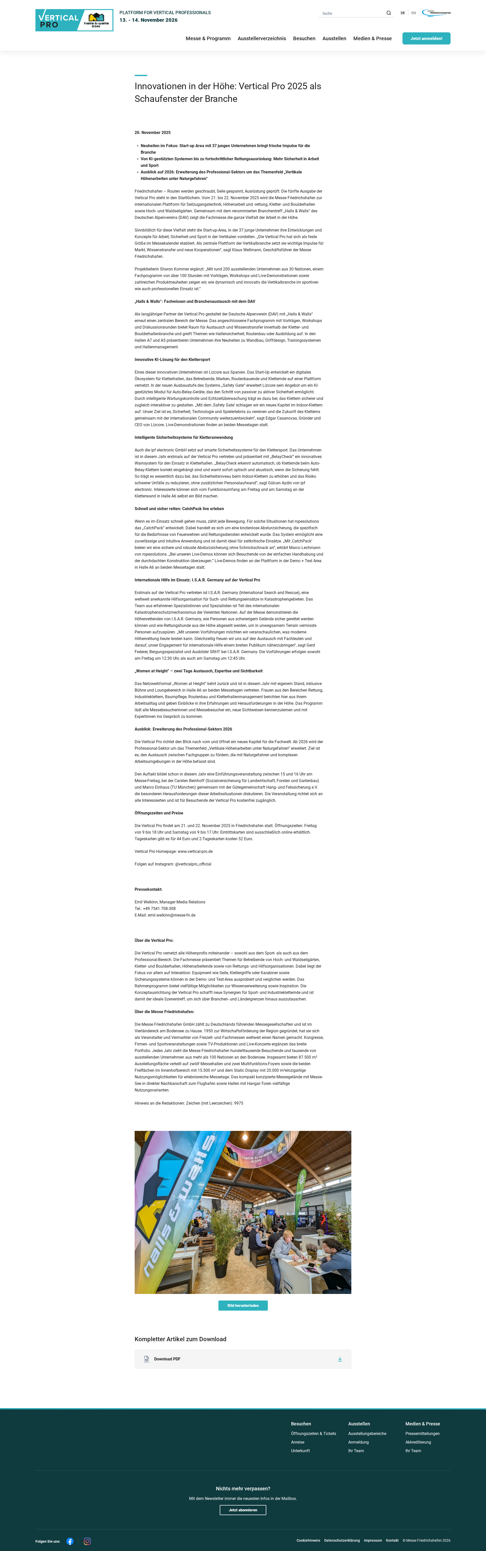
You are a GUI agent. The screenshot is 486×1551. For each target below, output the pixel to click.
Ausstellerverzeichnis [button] (262, 38)
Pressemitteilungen (423, 1433)
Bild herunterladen (243, 1305)
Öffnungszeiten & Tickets (313, 1433)
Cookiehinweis (308, 1540)
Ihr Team (356, 1450)
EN (413, 13)
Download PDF (167, 1359)
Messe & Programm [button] (208, 38)
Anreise (297, 1442)
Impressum (373, 1540)
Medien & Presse (372, 38)
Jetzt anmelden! (426, 38)
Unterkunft (300, 1450)
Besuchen (301, 1423)
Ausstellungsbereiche (367, 1433)
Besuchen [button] (304, 38)
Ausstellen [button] (334, 38)
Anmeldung (358, 1442)
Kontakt (392, 1540)
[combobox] (356, 13)
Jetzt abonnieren (243, 1510)
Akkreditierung (418, 1442)
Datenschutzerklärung (342, 1540)
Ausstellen (359, 1423)
